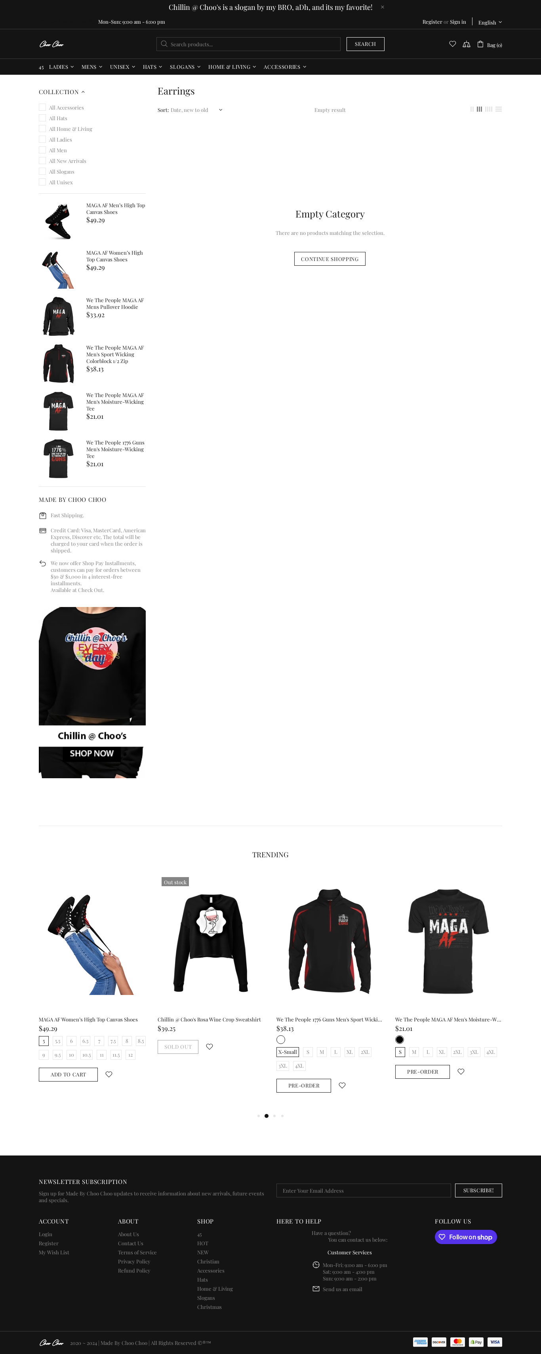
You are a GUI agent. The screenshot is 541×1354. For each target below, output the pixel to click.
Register (432, 21)
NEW (203, 1252)
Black (399, 1039)
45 (199, 1234)
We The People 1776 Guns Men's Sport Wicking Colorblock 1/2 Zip (329, 1019)
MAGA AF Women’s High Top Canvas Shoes (114, 256)
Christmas (209, 1306)
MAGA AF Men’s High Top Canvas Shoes (115, 208)
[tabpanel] (92, 985)
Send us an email (68, 21)
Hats (202, 1279)
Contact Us (130, 1243)
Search (365, 43)
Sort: (163, 109)
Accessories (211, 1270)
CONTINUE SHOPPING (329, 258)
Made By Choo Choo (124, 1342)
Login (45, 1234)
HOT (202, 1243)
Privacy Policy (134, 1261)
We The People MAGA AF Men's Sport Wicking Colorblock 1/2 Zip (115, 354)
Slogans (206, 1297)
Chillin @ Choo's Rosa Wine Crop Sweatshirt (209, 1019)
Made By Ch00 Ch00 (51, 44)
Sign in (458, 21)
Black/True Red (280, 1039)
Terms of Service (137, 1252)
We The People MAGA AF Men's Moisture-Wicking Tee (115, 401)
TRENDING (270, 854)
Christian (208, 1261)
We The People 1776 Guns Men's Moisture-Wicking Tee (115, 449)
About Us (128, 1234)
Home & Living (215, 1288)
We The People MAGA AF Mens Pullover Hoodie (115, 303)
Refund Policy (134, 1270)
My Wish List (54, 1252)
